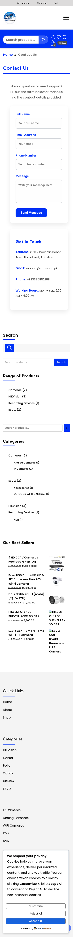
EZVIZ (12, 410)
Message (22, 176)
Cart (56, 3)
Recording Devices (21, 403)
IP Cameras (21, 468)
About (7, 710)
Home (7, 702)
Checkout (42, 3)
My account (23, 3)
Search (10, 335)
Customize (36, 906)
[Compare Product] (64, 36)
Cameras (15, 390)
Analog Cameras (24, 462)
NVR (16, 519)
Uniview (8, 781)
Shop (7, 717)
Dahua (8, 758)
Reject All (36, 914)
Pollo (6, 765)
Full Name (23, 114)
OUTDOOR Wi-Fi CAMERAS (29, 494)
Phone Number (26, 155)
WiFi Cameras (13, 825)
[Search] (67, 428)
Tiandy (8, 773)
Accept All (35, 921)
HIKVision (14, 396)
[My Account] (53, 36)
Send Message (31, 213)
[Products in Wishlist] (59, 36)
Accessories (21, 488)
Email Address (26, 135)
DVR (6, 833)
